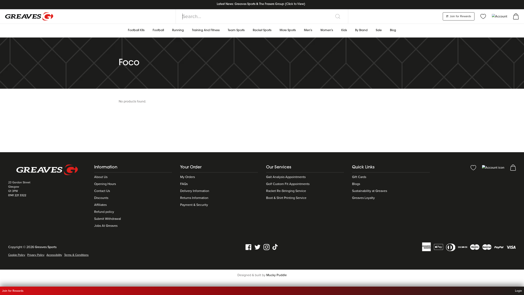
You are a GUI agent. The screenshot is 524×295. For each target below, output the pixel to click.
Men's (308, 30)
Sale (379, 30)
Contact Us (102, 191)
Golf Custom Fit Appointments (287, 184)
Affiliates (100, 205)
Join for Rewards (460, 16)
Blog (393, 30)
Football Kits (136, 30)
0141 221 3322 (17, 195)
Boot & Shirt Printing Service (286, 198)
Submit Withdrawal (107, 219)
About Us (100, 177)
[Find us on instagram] (266, 247)
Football (158, 30)
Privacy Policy (35, 255)
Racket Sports (262, 30)
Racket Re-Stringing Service (286, 191)
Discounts (101, 198)
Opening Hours (105, 184)
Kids (344, 30)
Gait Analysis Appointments (286, 177)
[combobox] (262, 16)
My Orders (187, 177)
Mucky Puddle (276, 275)
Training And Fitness (206, 30)
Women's (326, 30)
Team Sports (236, 30)
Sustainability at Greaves (369, 191)
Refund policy (104, 212)
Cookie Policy (16, 255)
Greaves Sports (45, 247)
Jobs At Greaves (105, 226)
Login (518, 291)
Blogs (356, 184)
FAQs (184, 184)
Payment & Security (194, 205)
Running (178, 30)
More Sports (288, 30)
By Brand (361, 30)
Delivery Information (194, 191)
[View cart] (516, 16)
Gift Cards (359, 177)
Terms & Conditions (76, 255)
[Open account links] (500, 16)
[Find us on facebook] (248, 247)
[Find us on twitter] (257, 247)
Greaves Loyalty (363, 198)
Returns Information (194, 198)
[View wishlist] (483, 16)
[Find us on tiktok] (275, 247)
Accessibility (54, 255)
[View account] (493, 167)
